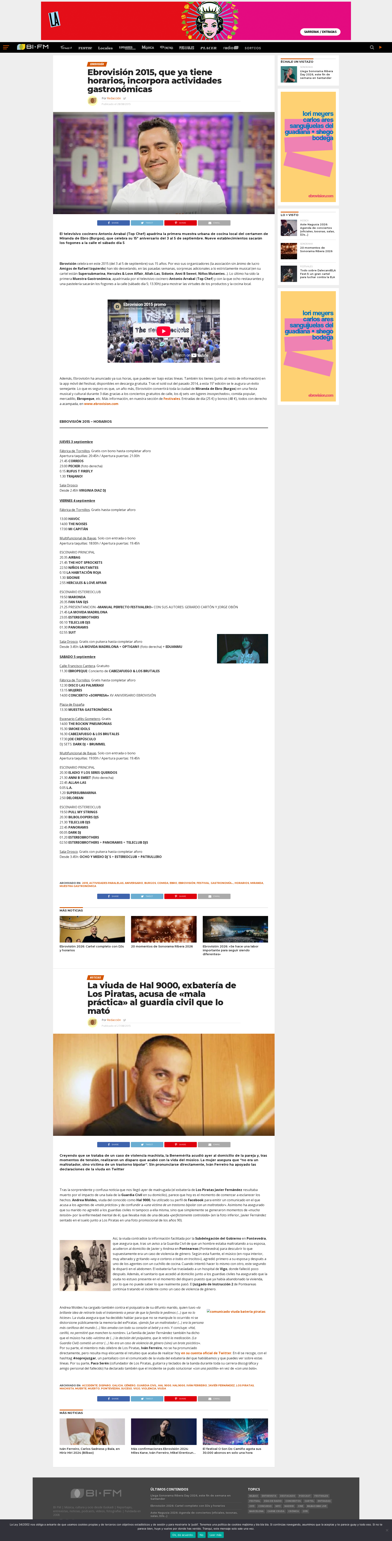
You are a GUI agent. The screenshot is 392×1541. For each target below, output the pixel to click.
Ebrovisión (186, 883)
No (202, 1535)
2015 (85, 883)
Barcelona (256, 1511)
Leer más (216, 1535)
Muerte (81, 1388)
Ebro (173, 883)
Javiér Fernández (221, 1385)
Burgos (150, 883)
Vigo (136, 1388)
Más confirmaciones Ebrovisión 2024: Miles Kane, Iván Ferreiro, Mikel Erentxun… (163, 1451)
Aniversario (134, 883)
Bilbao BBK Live (316, 1506)
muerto (94, 1388)
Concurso (265, 1506)
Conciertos (293, 1501)
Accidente (90, 1385)
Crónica (293, 1511)
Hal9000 (179, 1385)
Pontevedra (110, 1388)
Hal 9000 (164, 1385)
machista (67, 1388)
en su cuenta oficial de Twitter (206, 1353)
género (130, 1385)
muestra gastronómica (78, 886)
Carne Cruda (275, 1511)
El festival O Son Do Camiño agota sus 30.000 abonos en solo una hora (232, 1451)
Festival (203, 883)
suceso (126, 1388)
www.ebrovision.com (101, 403)
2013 (251, 1506)
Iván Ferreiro (196, 1385)
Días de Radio (273, 1501)
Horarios (242, 883)
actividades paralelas (106, 883)
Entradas (324, 1501)
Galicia (117, 1385)
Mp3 (278, 1506)
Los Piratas (245, 1385)
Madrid (289, 1506)
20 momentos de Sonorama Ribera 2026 (162, 946)
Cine (300, 1506)
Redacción (114, 98)
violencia (148, 1388)
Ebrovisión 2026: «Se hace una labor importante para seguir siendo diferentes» (230, 950)
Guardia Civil (147, 1385)
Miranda (256, 883)
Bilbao (253, 1496)
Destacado (287, 1496)
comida (162, 883)
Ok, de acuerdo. (183, 1535)
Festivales (172, 398)
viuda (161, 1388)
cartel (309, 1501)
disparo (105, 1385)
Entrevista (269, 1496)
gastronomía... (222, 883)
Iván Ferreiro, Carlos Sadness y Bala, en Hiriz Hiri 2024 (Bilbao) (90, 1451)
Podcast (305, 1496)
